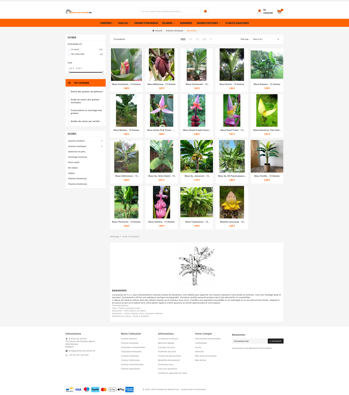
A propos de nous (166, 347)
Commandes (201, 343)
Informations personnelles (208, 339)
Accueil (72, 133)
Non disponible (87, 54)
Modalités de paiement (169, 360)
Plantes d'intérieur (77, 178)
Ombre (71, 173)
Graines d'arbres (76, 141)
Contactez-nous (165, 364)
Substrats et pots (76, 152)
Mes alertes (200, 360)
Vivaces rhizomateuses (132, 364)
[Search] (205, 11)
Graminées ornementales (133, 347)
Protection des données (169, 356)
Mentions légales (166, 343)
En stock (87, 49)
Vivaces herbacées (130, 356)
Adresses (199, 351)
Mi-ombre (73, 168)
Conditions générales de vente (172, 373)
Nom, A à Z (266, 39)
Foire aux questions (167, 369)
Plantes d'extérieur (77, 184)
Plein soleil (74, 162)
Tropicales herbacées (131, 351)
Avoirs (198, 347)
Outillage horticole (77, 157)
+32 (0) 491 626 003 (79, 355)
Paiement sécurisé (167, 351)
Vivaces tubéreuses (130, 360)
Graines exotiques (77, 146)
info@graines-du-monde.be (82, 351)
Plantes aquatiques (130, 369)
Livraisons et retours (168, 339)
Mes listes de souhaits (206, 356)
